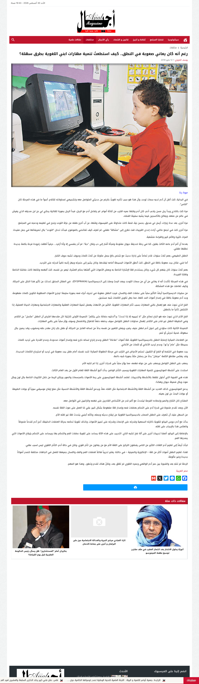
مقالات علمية (75, 40)
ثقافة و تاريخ (139, 40)
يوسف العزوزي (181, 60)
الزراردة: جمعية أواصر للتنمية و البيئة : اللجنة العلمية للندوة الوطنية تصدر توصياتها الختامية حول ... (143, 680)
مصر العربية (182, 471)
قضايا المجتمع (156, 40)
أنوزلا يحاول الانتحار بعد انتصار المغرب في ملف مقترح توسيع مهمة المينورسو (157, 551)
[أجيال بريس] (99, 21)
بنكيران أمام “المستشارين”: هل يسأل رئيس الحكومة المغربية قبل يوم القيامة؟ (41, 553)
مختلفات (90, 40)
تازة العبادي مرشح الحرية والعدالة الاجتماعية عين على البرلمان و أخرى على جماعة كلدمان (99, 542)
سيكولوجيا (173, 40)
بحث (13, 40)
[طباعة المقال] (135, 487)
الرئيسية (185, 40)
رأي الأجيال (103, 40)
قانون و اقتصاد (120, 40)
